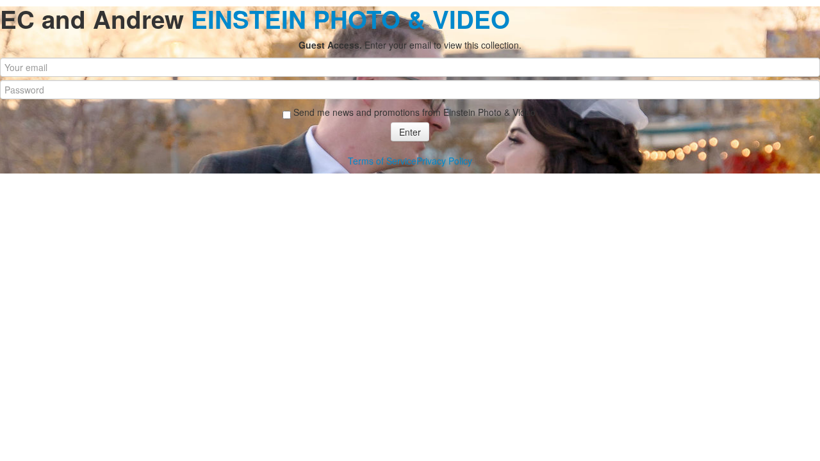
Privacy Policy (444, 160)
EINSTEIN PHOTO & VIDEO (350, 18)
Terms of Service (382, 160)
